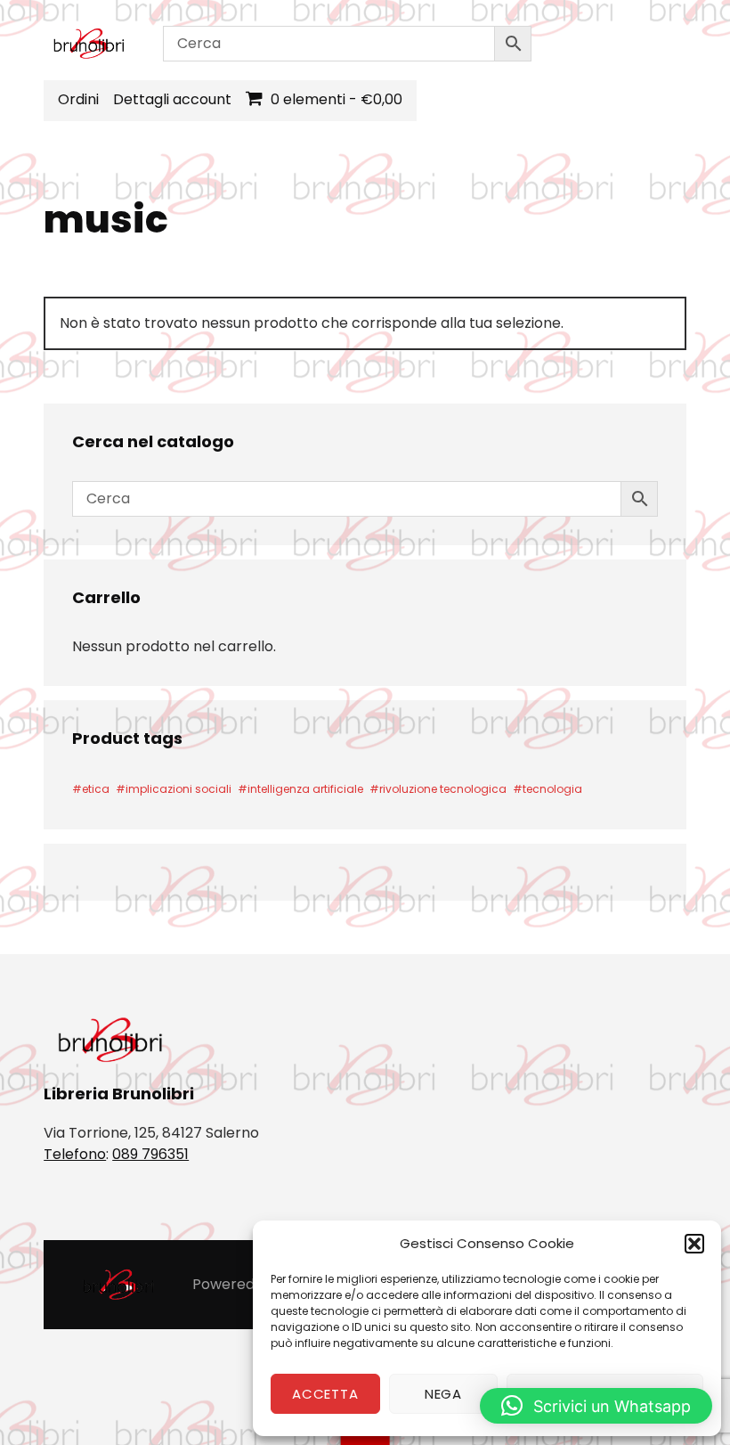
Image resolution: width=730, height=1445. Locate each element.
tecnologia (552, 788)
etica (96, 788)
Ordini (78, 99)
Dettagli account (172, 99)
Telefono (75, 1154)
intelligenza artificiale (305, 788)
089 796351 (150, 1154)
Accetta (325, 1393)
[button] (694, 1244)
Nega (443, 1393)
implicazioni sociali (178, 788)
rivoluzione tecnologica (443, 788)
